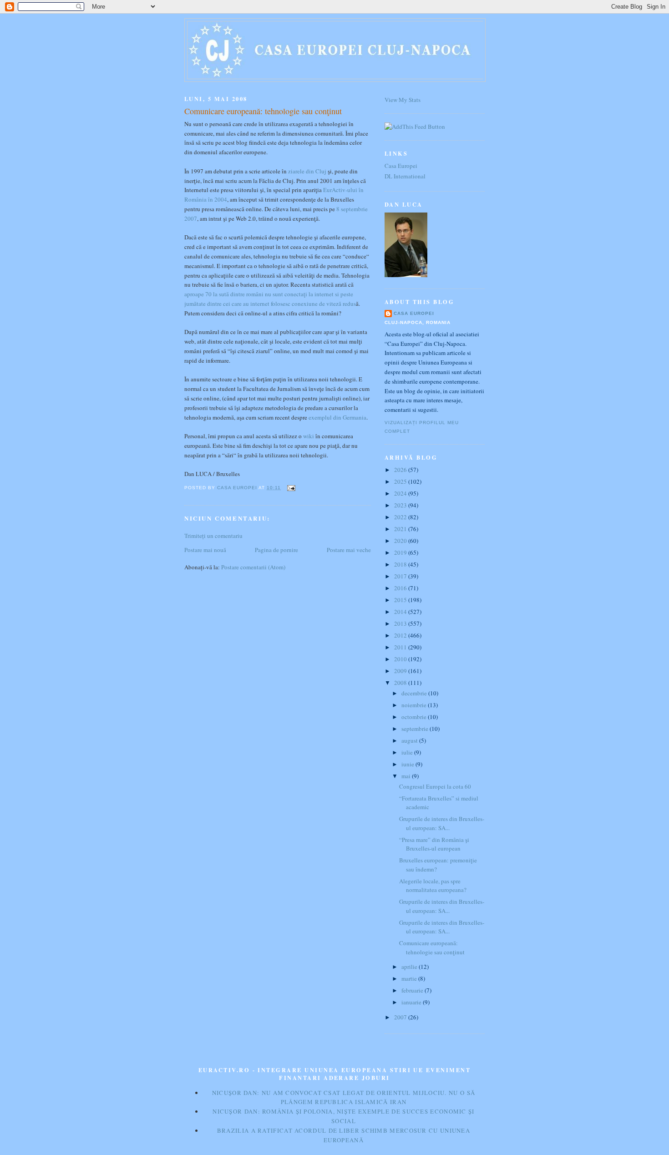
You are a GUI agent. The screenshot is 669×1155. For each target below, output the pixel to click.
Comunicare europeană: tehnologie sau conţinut (432, 947)
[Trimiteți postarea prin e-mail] (291, 487)
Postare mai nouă (205, 550)
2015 (401, 600)
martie (409, 978)
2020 (401, 541)
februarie (413, 990)
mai (406, 776)
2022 (401, 517)
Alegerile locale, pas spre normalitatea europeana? (432, 885)
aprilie (410, 966)
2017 (401, 576)
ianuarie (412, 1002)
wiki (308, 436)
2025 (401, 481)
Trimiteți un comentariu (213, 536)
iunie (408, 764)
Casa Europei (401, 166)
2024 (401, 493)
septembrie (415, 728)
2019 (401, 552)
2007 (401, 1017)
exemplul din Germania (337, 417)
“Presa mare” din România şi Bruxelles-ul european (434, 844)
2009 (401, 671)
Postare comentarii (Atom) (253, 567)
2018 (401, 564)
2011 (401, 647)
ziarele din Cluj (307, 171)
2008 (401, 683)
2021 (401, 529)
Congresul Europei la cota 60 (435, 786)
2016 (401, 588)
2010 (401, 659)
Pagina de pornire (276, 550)
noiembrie (414, 705)
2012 (401, 635)
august (410, 740)
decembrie (414, 693)
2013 (401, 623)
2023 (401, 505)
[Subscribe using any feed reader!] (415, 126)
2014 (401, 612)
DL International (405, 176)
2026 (401, 470)
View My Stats (403, 100)
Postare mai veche (349, 550)
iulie (407, 752)
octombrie (414, 717)
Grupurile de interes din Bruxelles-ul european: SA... (441, 823)
